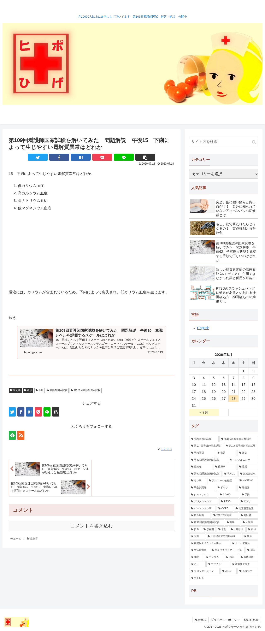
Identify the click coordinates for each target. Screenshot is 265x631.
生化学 (16, 390)
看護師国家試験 (58, 390)
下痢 (41, 390)
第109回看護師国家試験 (87, 390)
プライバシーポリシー (225, 619)
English (203, 328)
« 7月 (203, 412)
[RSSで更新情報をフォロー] (20, 435)
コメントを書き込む (91, 526)
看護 (29, 390)
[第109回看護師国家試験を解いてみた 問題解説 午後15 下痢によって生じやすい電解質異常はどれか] (81, 157)
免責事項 (200, 619)
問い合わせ (251, 619)
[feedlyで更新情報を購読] (12, 435)
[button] (254, 142)
